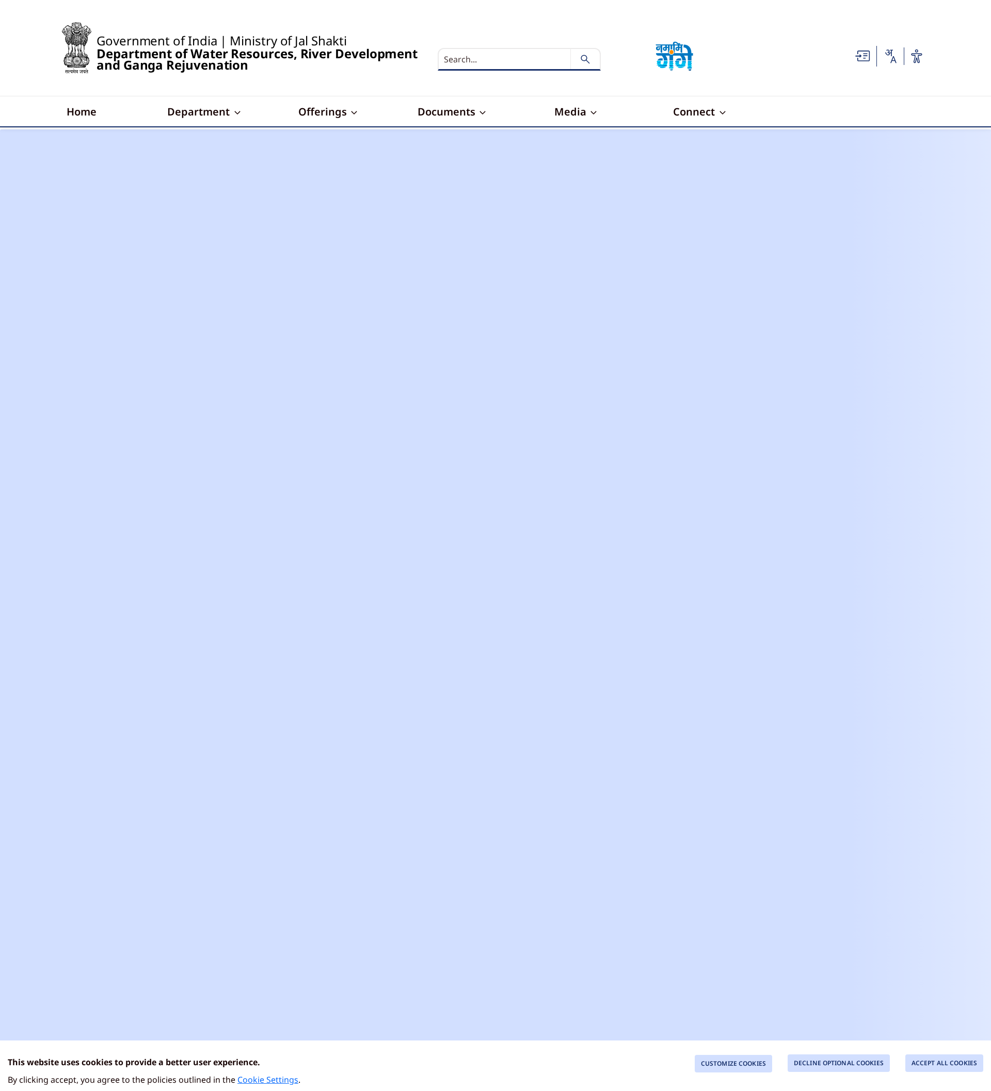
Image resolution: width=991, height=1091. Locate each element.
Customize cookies (733, 1063)
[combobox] (890, 56)
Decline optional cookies (839, 1063)
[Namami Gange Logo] (674, 56)
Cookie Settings (267, 1079)
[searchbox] (505, 59)
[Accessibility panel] (916, 56)
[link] (863, 55)
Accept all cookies (944, 1063)
